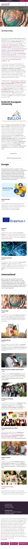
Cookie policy (4, 539)
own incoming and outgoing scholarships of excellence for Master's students (13, 46)
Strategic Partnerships (7, 486)
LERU (13, 92)
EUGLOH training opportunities (14, 158)
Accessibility (22, 0)
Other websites (9, 0)
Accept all (4, 543)
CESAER (10, 95)
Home (4, 7)
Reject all (13, 543)
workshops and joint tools (17, 70)
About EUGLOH (13, 153)
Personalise (23, 543)
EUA (8, 97)
